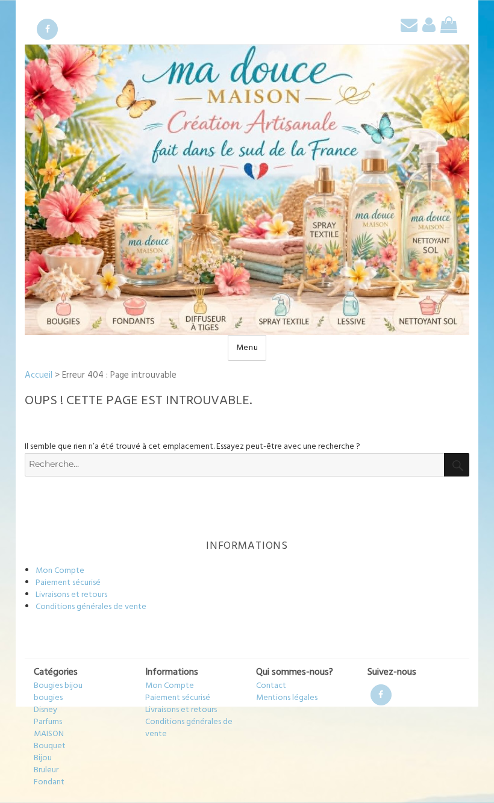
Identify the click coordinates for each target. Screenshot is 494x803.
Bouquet (50, 746)
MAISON (49, 734)
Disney (45, 710)
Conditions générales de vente (91, 607)
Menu (247, 348)
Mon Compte (60, 571)
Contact (271, 686)
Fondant (49, 782)
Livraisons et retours (71, 595)
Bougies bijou (58, 686)
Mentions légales (286, 698)
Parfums (48, 722)
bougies (48, 698)
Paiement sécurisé (68, 583)
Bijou (43, 758)
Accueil (38, 375)
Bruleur (46, 770)
